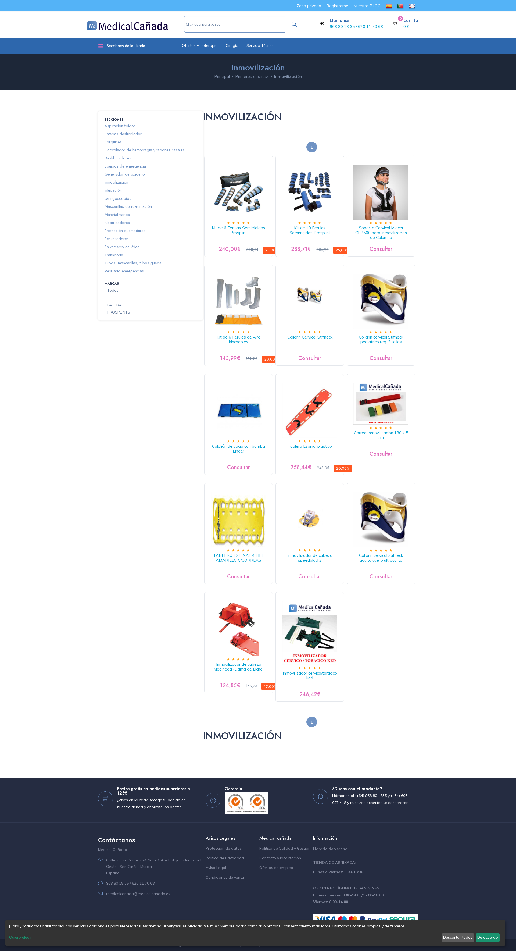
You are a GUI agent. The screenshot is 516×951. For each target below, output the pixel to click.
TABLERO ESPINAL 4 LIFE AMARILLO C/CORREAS (238, 558)
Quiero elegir (20, 937)
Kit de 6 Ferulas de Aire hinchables (238, 339)
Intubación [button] (113, 190)
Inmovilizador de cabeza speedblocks (309, 558)
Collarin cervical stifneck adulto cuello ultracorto (381, 558)
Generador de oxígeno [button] (125, 174)
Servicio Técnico (260, 45)
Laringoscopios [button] (118, 198)
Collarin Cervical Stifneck (309, 337)
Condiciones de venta (225, 877)
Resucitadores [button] (117, 239)
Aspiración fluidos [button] (120, 126)
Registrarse (337, 5)
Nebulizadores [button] (117, 223)
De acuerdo (487, 937)
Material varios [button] (117, 215)
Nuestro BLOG (367, 5)
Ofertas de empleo (276, 867)
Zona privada (309, 5)
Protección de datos (224, 848)
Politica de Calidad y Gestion (284, 848)
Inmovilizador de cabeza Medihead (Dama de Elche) (238, 667)
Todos (113, 290)
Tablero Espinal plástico (310, 446)
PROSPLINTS (118, 312)
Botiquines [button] (113, 142)
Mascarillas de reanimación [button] (128, 206)
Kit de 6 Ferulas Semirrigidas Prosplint (238, 230)
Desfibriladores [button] (118, 158)
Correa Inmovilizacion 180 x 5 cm (381, 435)
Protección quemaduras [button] (125, 231)
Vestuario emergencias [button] (124, 271)
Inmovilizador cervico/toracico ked (310, 676)
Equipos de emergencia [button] (125, 166)
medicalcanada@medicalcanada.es (138, 893)
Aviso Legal (216, 867)
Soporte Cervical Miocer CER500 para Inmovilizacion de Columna (381, 232)
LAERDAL (115, 304)
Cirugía (232, 45)
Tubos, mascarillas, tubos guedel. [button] (134, 263)
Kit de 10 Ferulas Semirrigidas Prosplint (309, 230)
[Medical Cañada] (135, 23)
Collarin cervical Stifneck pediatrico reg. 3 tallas (381, 339)
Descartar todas (457, 937)
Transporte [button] (114, 255)
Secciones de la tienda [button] (125, 45)
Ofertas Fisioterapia (200, 45)
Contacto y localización (280, 858)
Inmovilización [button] (116, 182)
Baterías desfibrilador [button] (123, 134)
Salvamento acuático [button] (122, 247)
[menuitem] (389, 5)
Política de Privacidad (225, 858)
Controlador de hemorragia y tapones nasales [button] (145, 150)
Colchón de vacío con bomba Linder (238, 449)
